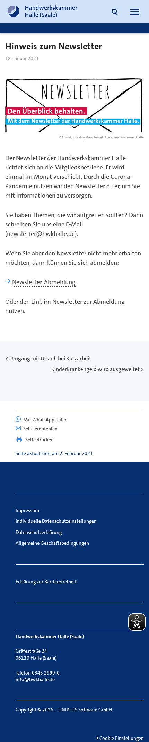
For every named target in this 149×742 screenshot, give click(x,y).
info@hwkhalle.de (35, 679)
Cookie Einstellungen (121, 738)
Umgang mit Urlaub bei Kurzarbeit (50, 358)
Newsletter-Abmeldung (44, 282)
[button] (115, 12)
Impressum (27, 510)
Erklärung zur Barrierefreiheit (46, 582)
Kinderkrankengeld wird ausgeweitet (95, 369)
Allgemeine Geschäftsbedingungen (52, 543)
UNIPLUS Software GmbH (85, 710)
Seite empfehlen (40, 428)
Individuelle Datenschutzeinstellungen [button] (56, 521)
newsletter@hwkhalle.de (41, 234)
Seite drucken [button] (39, 440)
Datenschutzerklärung (39, 532)
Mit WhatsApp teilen (45, 419)
